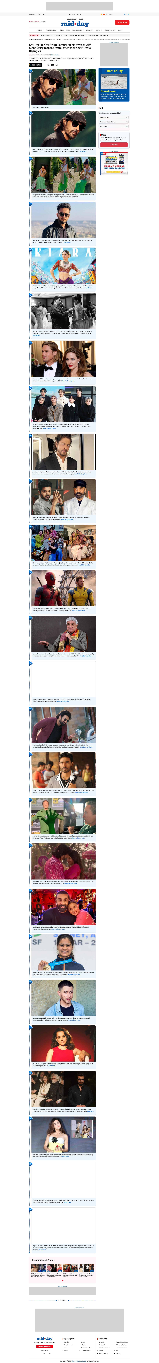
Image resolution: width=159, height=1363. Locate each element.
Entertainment (51, 30)
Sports (98, 30)
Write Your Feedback (44, 1346)
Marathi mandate (46, 35)
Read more (83, 151)
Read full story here (68, 381)
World (68, 30)
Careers (101, 1351)
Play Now (114, 145)
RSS (117, 1351)
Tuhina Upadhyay (55, 55)
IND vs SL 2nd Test (92, 35)
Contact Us (102, 1345)
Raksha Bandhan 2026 (77, 35)
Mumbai (39, 30)
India (62, 30)
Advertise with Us (104, 1348)
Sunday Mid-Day (110, 30)
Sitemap (118, 1353)
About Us (101, 1342)
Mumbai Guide (77, 30)
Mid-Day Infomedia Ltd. (79, 1361)
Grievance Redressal (122, 1345)
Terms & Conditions (122, 1342)
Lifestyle (89, 30)
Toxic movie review (61, 35)
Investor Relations (121, 1348)
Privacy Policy (103, 1353)
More (119, 30)
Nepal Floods (104, 35)
